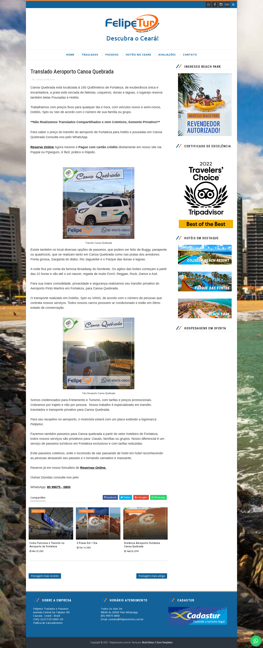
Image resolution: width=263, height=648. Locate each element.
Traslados (90, 54)
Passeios (112, 54)
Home (70, 54)
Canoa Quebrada (45, 79)
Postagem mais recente (45, 576)
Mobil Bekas (148, 642)
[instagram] (221, 4)
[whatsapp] (208, 4)
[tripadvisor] (227, 4)
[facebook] (214, 4)
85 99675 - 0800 (58, 487)
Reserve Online (42, 147)
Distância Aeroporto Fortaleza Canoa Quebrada (142, 545)
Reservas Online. (93, 468)
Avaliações (167, 54)
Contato (190, 54)
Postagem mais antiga (152, 576)
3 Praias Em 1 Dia (87, 543)
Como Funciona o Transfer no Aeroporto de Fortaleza (47, 545)
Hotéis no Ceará (138, 54)
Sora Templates (165, 642)
